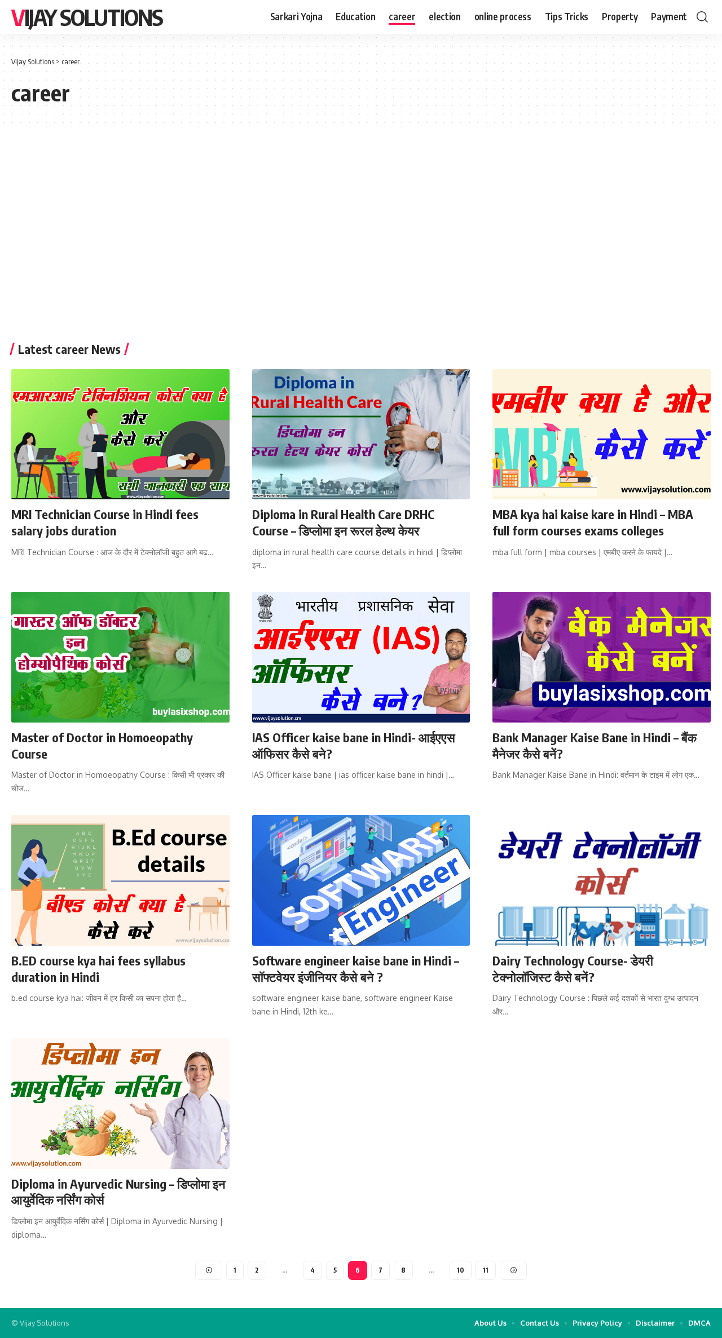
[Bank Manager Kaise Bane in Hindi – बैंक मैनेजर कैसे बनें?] (601, 657)
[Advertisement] (361, 235)
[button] (702, 16)
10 (460, 1270)
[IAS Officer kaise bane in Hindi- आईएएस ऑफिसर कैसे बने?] (361, 657)
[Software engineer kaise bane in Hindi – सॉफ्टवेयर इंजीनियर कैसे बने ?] (361, 880)
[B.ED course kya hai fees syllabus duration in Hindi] (120, 880)
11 (485, 1270)
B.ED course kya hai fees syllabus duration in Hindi (98, 968)
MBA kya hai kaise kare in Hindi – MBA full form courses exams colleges (592, 522)
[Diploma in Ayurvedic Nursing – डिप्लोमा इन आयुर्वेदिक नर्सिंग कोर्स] (120, 1103)
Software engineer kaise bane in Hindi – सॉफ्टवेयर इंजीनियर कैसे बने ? (355, 968)
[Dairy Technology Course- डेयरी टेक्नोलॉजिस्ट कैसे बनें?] (601, 880)
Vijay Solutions (86, 16)
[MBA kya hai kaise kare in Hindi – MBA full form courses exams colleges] (601, 434)
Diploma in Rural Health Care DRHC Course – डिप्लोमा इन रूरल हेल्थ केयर (343, 522)
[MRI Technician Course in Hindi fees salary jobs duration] (120, 434)
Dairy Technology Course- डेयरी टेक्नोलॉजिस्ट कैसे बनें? (572, 968)
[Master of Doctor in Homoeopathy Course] (120, 657)
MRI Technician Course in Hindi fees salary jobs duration (105, 522)
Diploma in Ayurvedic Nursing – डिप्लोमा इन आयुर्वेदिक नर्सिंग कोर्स (118, 1192)
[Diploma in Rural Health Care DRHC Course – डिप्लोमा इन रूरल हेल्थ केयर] (361, 434)
